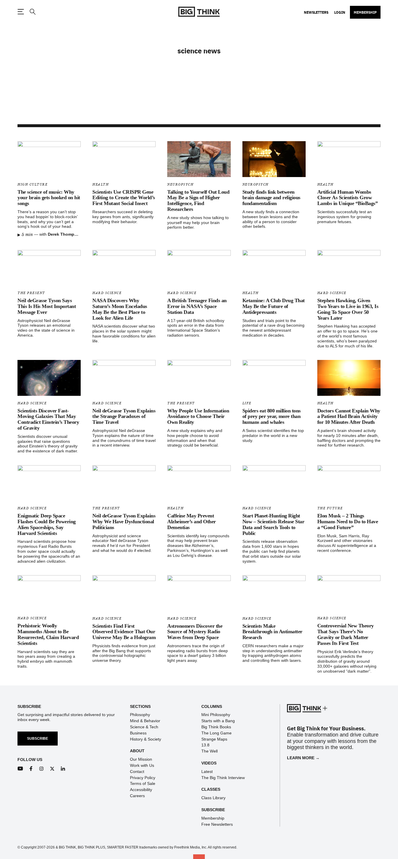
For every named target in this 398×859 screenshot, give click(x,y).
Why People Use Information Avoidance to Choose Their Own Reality (198, 416)
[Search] (32, 12)
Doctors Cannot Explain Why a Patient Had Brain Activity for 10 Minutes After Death (348, 416)
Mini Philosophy (215, 714)
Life (246, 403)
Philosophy (140, 714)
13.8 (205, 745)
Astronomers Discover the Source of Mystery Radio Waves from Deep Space (194, 632)
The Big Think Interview (223, 777)
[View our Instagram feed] (41, 769)
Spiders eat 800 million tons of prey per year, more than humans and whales (271, 416)
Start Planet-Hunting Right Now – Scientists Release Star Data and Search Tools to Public (273, 524)
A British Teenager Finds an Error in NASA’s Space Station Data (197, 306)
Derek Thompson (65, 234)
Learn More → (303, 757)
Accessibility (141, 789)
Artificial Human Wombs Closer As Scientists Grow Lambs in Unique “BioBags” (347, 198)
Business (138, 733)
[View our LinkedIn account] (63, 769)
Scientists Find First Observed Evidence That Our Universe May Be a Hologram (124, 632)
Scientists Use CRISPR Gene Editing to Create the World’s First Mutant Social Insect (123, 198)
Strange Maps (214, 739)
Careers (137, 795)
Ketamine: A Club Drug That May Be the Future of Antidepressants (273, 306)
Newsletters (316, 12)
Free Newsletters (217, 824)
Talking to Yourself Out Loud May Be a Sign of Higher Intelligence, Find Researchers (198, 200)
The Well (209, 751)
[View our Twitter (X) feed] (52, 769)
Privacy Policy (142, 777)
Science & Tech (144, 727)
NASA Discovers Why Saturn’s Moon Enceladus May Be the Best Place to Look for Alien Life (119, 309)
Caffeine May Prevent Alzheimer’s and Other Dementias (191, 521)
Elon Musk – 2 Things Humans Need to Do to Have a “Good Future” (347, 521)
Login (339, 12)
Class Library (213, 797)
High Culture (32, 184)
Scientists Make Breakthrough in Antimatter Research (272, 632)
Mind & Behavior (145, 720)
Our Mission (141, 759)
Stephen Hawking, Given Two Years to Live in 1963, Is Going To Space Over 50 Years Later (347, 309)
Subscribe (37, 738)
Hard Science (106, 293)
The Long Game (216, 733)
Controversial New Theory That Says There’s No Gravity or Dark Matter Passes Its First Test (345, 634)
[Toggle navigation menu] (20, 11)
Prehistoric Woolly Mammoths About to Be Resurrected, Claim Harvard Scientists (48, 634)
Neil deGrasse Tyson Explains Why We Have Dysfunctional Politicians (123, 521)
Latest (207, 771)
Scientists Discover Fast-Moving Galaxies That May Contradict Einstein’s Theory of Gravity (48, 419)
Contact (137, 771)
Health (100, 184)
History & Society (145, 739)
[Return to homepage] (199, 12)
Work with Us (142, 765)
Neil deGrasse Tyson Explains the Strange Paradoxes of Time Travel (123, 416)
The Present (31, 293)
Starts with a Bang (218, 720)
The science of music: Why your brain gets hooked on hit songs (48, 198)
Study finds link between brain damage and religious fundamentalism (271, 198)
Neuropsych (180, 184)
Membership (365, 12)
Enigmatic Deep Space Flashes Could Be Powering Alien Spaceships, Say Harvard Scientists (46, 524)
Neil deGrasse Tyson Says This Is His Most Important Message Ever (46, 306)
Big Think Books (216, 727)
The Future (330, 508)
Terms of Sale (142, 783)
